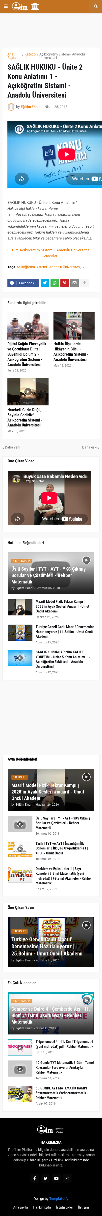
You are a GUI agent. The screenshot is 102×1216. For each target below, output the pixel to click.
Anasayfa (20, 1207)
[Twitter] (45, 283)
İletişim (83, 1207)
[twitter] (45, 1178)
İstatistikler (64, 1207)
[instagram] (67, 1178)
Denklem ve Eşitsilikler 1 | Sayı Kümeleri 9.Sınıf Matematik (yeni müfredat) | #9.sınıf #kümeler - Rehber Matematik (64, 876)
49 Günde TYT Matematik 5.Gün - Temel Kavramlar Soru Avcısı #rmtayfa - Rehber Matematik (65, 1067)
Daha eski (89, 447)
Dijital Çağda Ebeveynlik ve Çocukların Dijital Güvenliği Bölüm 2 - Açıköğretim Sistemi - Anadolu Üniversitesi (26, 354)
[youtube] (56, 1178)
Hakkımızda (42, 1207)
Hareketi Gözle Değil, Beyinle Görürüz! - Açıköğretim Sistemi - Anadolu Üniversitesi (25, 417)
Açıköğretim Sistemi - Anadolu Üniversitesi (62, 56)
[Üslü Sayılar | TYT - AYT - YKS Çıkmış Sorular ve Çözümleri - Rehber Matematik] (20, 824)
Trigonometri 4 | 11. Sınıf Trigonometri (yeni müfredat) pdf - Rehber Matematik (64, 1044)
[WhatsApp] (55, 283)
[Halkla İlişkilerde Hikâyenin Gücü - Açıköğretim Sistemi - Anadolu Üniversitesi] (74, 326)
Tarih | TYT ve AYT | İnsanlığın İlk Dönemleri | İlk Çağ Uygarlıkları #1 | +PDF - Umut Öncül (62, 848)
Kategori (30, 56)
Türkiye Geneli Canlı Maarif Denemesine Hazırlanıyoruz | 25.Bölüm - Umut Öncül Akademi (47, 946)
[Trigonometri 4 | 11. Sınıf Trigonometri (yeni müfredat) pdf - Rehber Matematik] (20, 1047)
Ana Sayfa (11, 56)
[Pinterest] (64, 283)
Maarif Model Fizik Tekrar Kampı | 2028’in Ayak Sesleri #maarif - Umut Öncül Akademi (62, 606)
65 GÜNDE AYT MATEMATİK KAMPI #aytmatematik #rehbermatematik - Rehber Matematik (62, 1093)
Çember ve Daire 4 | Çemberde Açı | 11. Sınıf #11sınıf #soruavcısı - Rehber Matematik (50, 1015)
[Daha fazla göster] (84, 283)
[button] (5, 6)
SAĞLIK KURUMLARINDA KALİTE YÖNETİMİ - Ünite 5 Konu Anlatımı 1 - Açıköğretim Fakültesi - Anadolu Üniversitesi (63, 659)
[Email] (74, 283)
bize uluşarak (40, 1160)
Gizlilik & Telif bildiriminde (70, 1160)
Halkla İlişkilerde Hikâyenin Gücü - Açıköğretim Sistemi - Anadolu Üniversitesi (71, 352)
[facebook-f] (34, 1178)
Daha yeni (12, 447)
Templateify (58, 1199)
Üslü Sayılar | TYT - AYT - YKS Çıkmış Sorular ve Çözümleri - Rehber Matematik (48, 575)
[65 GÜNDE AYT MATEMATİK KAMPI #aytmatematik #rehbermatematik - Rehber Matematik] (20, 1094)
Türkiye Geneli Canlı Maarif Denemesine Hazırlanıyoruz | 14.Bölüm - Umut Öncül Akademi (65, 632)
